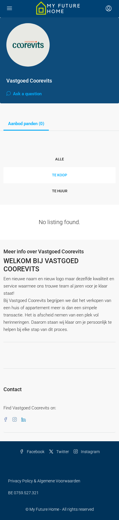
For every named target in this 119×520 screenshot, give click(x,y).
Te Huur (59, 191)
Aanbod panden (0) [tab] (26, 123)
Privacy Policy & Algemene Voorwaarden (44, 481)
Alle (59, 159)
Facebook (35, 451)
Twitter (62, 451)
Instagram (90, 451)
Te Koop (59, 175)
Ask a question (27, 93)
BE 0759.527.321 (23, 492)
